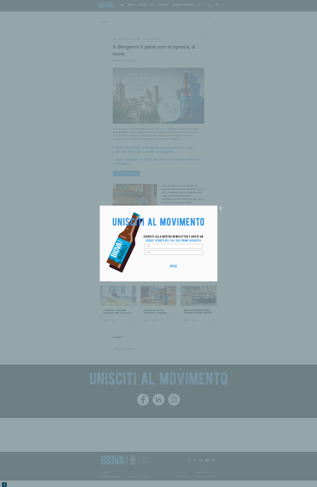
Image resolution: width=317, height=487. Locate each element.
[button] (220, 208)
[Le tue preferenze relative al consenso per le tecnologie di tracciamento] (4, 484)
